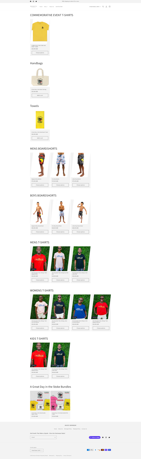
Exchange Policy (68, 429)
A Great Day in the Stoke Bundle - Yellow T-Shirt (39, 413)
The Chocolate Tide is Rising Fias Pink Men (60, 273)
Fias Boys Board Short (57, 226)
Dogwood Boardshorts (36, 179)
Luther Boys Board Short (77, 226)
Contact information (67, 455)
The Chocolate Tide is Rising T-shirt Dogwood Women (100, 321)
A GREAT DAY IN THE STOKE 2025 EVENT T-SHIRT (39, 46)
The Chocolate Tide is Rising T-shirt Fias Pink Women (39, 321)
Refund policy (51, 455)
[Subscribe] (54, 437)
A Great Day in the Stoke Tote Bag (39, 89)
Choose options (40, 52)
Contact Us (84, 429)
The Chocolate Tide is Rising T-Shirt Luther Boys (59, 369)
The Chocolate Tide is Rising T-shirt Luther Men (79, 273)
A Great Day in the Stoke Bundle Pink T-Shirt (60, 413)
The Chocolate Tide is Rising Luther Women (59, 321)
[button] (46, 6)
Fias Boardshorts (55, 179)
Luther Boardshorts (76, 179)
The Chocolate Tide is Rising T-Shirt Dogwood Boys (39, 369)
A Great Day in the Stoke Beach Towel (40, 132)
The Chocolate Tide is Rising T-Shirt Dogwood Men (39, 273)
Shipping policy (59, 455)
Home (55, 429)
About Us (60, 429)
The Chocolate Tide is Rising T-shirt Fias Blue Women (79, 321)
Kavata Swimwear (36, 455)
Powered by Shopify (44, 455)
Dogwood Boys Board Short (38, 226)
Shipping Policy (76, 429)
